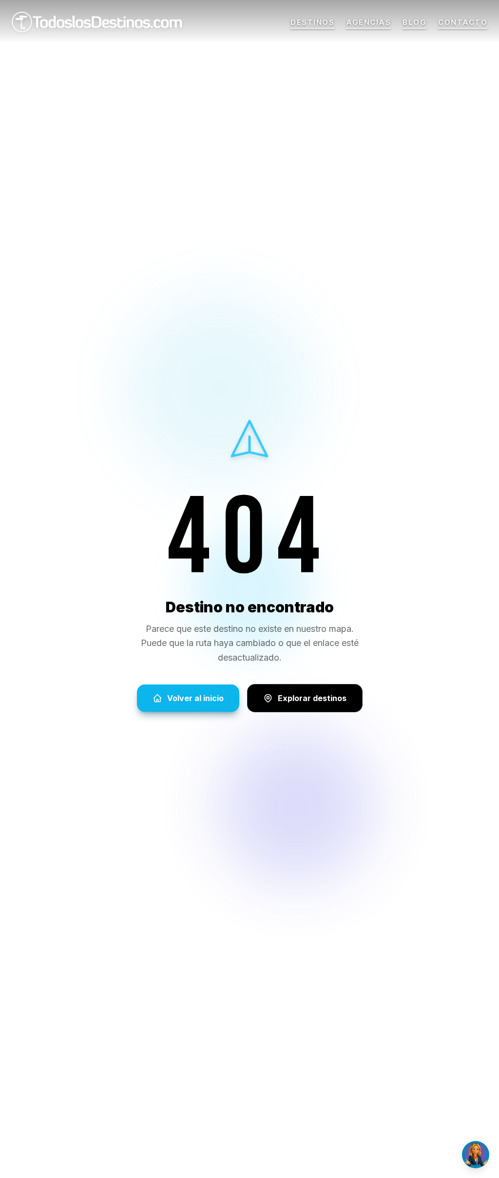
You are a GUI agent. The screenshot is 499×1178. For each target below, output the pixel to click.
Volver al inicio (195, 698)
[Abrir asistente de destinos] (475, 1154)
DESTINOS (312, 22)
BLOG (414, 22)
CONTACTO (462, 22)
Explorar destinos (312, 698)
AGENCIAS (368, 22)
